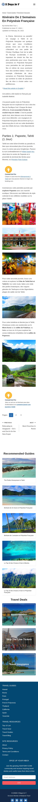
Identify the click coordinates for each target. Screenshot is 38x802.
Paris (4, 696)
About (4, 745)
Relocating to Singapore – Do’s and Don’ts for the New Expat (9, 428)
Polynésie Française (23, 12)
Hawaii (4, 689)
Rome (4, 693)
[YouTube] (25, 800)
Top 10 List (6, 725)
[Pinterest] (21, 800)
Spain (4, 713)
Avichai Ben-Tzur (10, 26)
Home (4, 12)
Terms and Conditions (10, 751)
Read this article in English (13, 88)
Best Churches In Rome (29, 426)
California (5, 709)
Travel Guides (11, 12)
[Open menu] (34, 4)
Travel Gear (6, 729)
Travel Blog (6, 735)
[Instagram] (16, 800)
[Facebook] (12, 800)
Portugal (5, 699)
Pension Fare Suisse (19, 160)
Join (19, 783)
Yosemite (5, 716)
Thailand (5, 706)
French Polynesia (9, 703)
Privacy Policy (7, 748)
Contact (5, 755)
